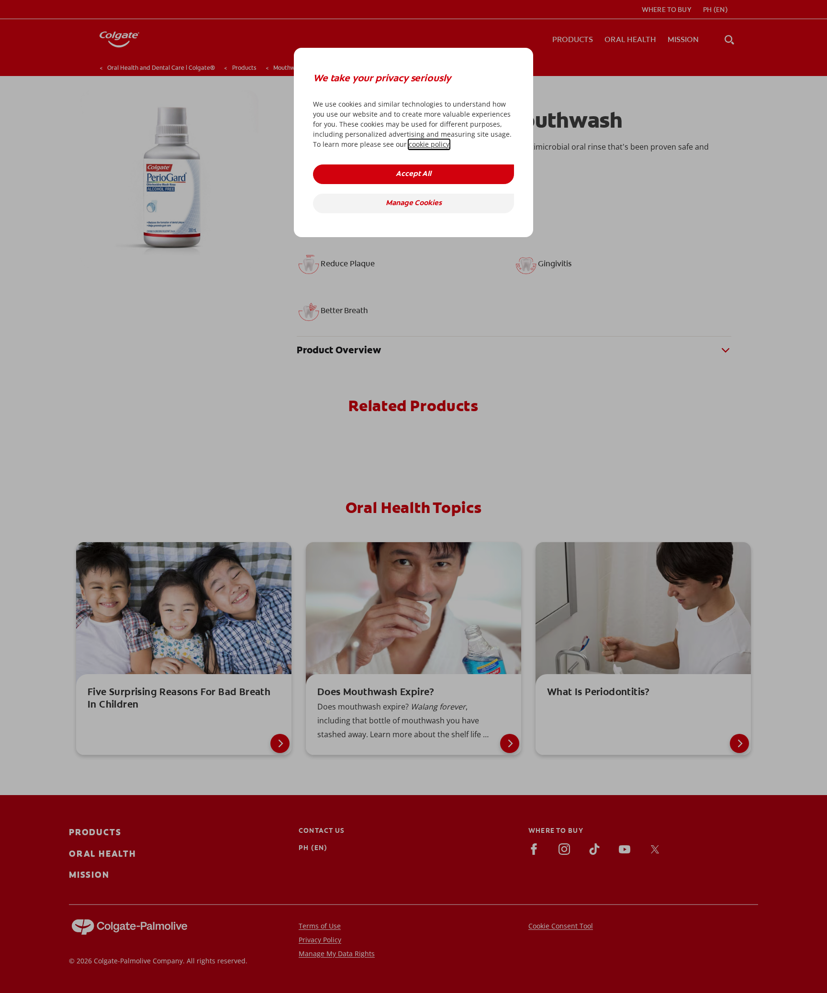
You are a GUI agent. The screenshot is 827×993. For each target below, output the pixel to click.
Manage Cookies (414, 203)
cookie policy (429, 144)
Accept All (413, 174)
